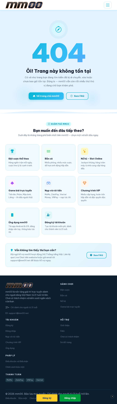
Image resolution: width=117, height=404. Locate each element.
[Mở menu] (108, 5)
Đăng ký (9, 325)
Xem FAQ (79, 96)
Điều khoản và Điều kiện (16, 361)
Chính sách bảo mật (15, 367)
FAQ (62, 331)
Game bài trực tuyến (70, 307)
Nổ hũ (63, 301)
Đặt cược (65, 290)
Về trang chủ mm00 (47, 96)
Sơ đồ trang (65, 342)
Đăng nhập (10, 331)
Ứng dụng (9, 348)
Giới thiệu (64, 325)
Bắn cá (63, 295)
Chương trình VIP (13, 342)
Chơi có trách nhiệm (69, 336)
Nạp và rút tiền (12, 336)
